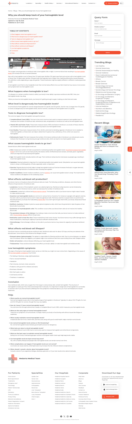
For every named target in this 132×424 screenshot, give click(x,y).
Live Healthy (100, 66)
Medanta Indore (59, 387)
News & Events (83, 392)
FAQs (13, 53)
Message (97, 40)
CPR (9, 390)
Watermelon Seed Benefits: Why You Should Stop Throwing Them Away (106, 174)
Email (96, 33)
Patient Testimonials (14, 387)
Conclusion (14, 50)
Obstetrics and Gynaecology (106, 92)
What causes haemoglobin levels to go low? (25, 41)
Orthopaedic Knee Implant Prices (88, 401)
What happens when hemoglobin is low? (24, 34)
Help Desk (81, 376)
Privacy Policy (12, 396)
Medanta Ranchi (59, 385)
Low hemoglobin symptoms (20, 48)
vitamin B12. (41, 199)
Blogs (15, 11)
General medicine (102, 73)
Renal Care (35, 387)
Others (98, 79)
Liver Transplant (36, 390)
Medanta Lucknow (60, 383)
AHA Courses (82, 385)
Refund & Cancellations (14, 399)
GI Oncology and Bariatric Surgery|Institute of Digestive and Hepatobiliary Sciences (108, 102)
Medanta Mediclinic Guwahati (63, 403)
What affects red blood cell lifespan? (22, 46)
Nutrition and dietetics (104, 109)
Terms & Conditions (13, 394)
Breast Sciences (101, 84)
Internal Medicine (102, 106)
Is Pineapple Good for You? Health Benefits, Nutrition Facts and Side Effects (106, 202)
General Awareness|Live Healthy (107, 70)
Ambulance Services (13, 408)
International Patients (71, 3)
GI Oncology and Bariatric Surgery (108, 94)
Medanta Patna (59, 381)
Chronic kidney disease (20, 215)
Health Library (49, 3)
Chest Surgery (35, 396)
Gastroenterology (102, 111)
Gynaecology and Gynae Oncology (108, 90)
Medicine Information (14, 403)
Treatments (11, 381)
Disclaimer (11, 392)
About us (81, 378)
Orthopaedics (35, 385)
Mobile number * (99, 27)
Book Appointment (13, 378)
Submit (108, 52)
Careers (84, 3)
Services (58, 3)
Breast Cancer (101, 81)
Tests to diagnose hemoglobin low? (22, 39)
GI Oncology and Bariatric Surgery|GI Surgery (105, 97)
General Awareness (103, 68)
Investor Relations (84, 394)
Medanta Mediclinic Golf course (63, 401)
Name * (96, 21)
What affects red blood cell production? (23, 43)
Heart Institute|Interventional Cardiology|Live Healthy (106, 76)
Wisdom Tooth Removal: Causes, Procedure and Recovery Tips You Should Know (106, 230)
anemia (47, 173)
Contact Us (91, 3)
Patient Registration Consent (16, 401)
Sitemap (81, 406)
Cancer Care (35, 378)
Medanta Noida (59, 390)
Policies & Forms (83, 396)
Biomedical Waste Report (86, 403)
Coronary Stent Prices (85, 399)
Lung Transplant (36, 394)
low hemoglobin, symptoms (19, 253)
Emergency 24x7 (12, 383)
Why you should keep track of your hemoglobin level (35, 11)
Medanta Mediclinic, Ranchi (62, 392)
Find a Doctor (12, 376)
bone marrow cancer (39, 191)
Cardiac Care (35, 376)
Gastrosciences (36, 383)
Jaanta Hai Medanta (13, 406)
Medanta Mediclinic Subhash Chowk (65, 394)
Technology (11, 385)
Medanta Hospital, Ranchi (62, 376)
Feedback (81, 387)
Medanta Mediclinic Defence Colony (65, 399)
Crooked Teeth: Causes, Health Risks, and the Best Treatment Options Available (105, 257)
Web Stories (82, 408)
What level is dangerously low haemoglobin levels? (27, 36)
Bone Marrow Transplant (38, 392)
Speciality (38, 3)
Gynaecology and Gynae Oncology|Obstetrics (104, 86)
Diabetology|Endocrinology (105, 113)
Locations (29, 3)
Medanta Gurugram (60, 378)
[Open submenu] (41, 3)
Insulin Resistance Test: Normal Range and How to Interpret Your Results (106, 146)
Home (10, 11)
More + (33, 399)
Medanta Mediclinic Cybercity (63, 396)
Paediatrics (100, 115)
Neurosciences (36, 381)
